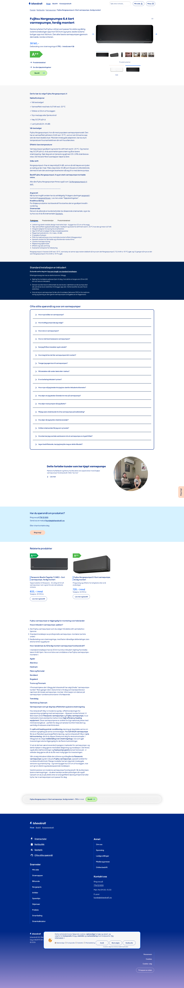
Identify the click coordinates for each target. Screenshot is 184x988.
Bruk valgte (116, 943)
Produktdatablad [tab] (64, 220)
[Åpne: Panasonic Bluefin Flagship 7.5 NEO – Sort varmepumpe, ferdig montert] (49, 564)
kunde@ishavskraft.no (55, 520)
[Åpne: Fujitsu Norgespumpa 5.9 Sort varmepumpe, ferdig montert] (92, 564)
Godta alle (129, 943)
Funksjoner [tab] (34, 220)
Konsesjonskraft (65, 4)
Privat (48, 4)
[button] (94, 34)
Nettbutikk (41, 10)
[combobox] (120, 3)
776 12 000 (43, 517)
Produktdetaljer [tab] (48, 220)
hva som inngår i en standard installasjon (62, 271)
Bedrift (55, 4)
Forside (32, 10)
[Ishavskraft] (35, 3)
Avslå (102, 943)
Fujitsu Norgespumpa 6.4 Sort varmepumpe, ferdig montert (79, 10)
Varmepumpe (51, 10)
